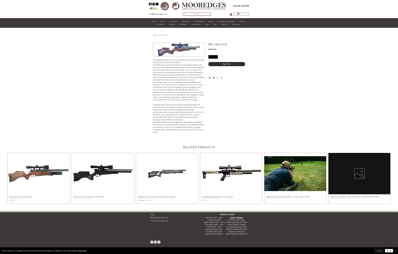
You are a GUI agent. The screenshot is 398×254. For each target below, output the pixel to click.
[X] (157, 4)
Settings (379, 251)
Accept (389, 251)
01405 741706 (241, 6)
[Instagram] (153, 4)
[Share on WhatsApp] (217, 78)
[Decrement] (210, 57)
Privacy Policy (81, 251)
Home (155, 35)
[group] (199, 178)
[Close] (395, 250)
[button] (231, 14)
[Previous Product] (4, 178)
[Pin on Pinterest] (213, 78)
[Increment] (216, 57)
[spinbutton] (213, 57)
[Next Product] (393, 178)
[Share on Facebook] (209, 78)
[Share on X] (221, 78)
